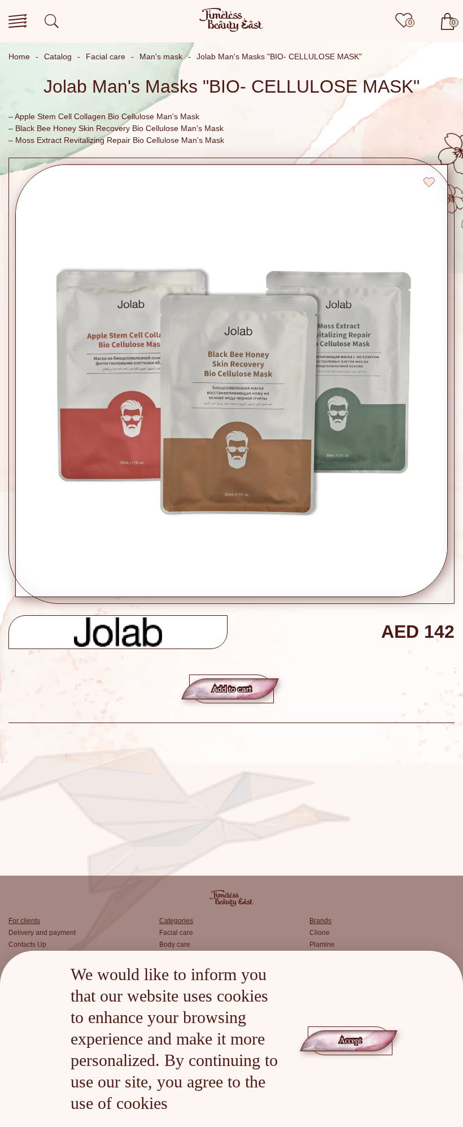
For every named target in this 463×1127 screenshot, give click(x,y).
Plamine (322, 944)
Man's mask (160, 56)
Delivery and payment (42, 933)
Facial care (105, 56)
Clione (319, 933)
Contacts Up (27, 944)
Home (19, 56)
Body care (174, 944)
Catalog (58, 56)
